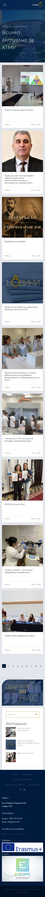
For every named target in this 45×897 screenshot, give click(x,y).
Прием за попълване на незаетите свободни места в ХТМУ (21, 308)
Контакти (34, 784)
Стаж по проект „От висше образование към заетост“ (18, 571)
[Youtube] (24, 789)
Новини (7, 124)
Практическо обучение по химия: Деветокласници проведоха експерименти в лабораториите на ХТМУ (21, 376)
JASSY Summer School (14, 504)
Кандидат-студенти (22, 779)
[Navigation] (4, 5)
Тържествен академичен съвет (19, 636)
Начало (15, 774)
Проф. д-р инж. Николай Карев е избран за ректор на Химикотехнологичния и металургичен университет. (19, 179)
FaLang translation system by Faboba (12, 678)
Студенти (28, 774)
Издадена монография (14, 241)
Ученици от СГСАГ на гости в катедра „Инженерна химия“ (18, 439)
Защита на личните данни (14, 834)
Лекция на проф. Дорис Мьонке (18, 110)
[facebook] (20, 789)
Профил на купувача (15, 784)
